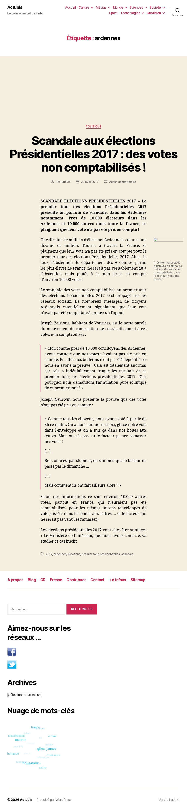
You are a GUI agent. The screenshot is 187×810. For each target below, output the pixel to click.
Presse (56, 580)
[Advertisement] (93, 83)
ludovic (65, 182)
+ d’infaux (117, 580)
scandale (127, 554)
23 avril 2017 (89, 182)
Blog (32, 580)
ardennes (60, 554)
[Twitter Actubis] (52, 664)
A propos (15, 580)
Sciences (136, 7)
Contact (97, 580)
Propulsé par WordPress (53, 800)
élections (74, 554)
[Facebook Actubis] (52, 651)
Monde (118, 7)
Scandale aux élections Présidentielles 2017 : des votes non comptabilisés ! (94, 154)
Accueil (70, 7)
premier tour (90, 554)
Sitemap (138, 580)
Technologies (130, 13)
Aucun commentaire (122, 182)
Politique (94, 126)
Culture (84, 7)
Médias (101, 7)
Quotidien (154, 13)
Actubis (14, 7)
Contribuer (76, 580)
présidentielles (110, 554)
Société (155, 7)
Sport (113, 13)
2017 (49, 554)
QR (42, 580)
